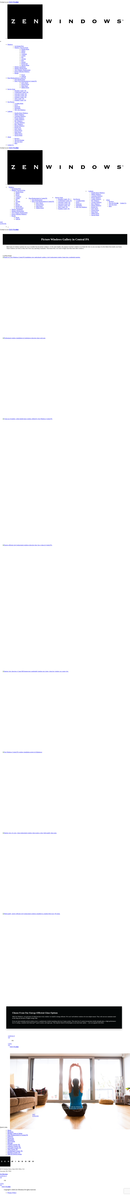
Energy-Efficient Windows (22, 71)
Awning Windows (20, 122)
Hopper (23, 62)
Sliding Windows (19, 114)
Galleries (9, 111)
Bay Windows (18, 121)
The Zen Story (19, 141)
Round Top (24, 63)
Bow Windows (19, 124)
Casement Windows (20, 116)
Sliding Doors (25, 87)
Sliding (23, 51)
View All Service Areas (14, 1154)
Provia (23, 75)
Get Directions (4, 1174)
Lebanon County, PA (20, 97)
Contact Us (10, 145)
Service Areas (11, 89)
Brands (16, 73)
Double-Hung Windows (21, 113)
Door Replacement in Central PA (16, 78)
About (9, 137)
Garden (23, 55)
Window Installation (20, 67)
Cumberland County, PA (21, 92)
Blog (16, 143)
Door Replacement (20, 79)
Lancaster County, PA (21, 94)
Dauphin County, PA (20, 90)
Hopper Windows (19, 126)
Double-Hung (25, 49)
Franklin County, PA (20, 100)
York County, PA (19, 98)
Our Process (10, 102)
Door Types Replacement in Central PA (26, 81)
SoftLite (23, 76)
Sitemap (10, 1143)
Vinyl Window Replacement (22, 70)
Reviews (17, 138)
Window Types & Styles (21, 47)
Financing (17, 106)
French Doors (25, 84)
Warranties (17, 108)
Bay (22, 57)
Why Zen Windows (20, 110)
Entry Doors (24, 83)
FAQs (16, 105)
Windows (10, 44)
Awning (23, 59)
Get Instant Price (19, 46)
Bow (22, 60)
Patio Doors (24, 86)
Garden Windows (19, 119)
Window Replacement (21, 68)
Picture (23, 52)
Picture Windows (19, 118)
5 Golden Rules (19, 103)
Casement (24, 54)
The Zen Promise (19, 140)
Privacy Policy (11, 1192)
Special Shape (25, 65)
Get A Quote (11, 1141)
